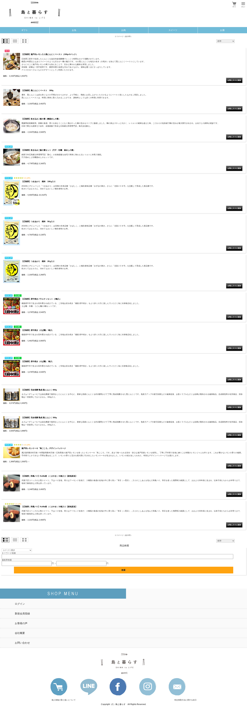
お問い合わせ (22, 642)
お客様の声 (21, 623)
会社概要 (20, 633)
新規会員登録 (22, 613)
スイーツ (173, 30)
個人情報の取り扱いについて (64, 700)
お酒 (222, 30)
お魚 (74, 30)
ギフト (24, 30)
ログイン (20, 603)
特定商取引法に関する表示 (185, 700)
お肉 (123, 30)
